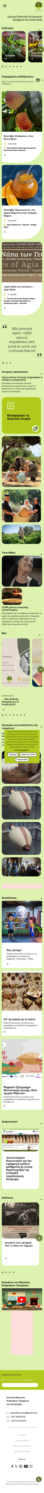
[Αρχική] (38, 6)
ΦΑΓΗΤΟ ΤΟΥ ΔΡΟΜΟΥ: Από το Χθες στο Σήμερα (19, 1244)
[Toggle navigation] (5, 6)
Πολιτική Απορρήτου (21, 750)
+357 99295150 (17, 1417)
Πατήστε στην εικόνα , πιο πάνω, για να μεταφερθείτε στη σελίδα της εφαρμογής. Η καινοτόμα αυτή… (20, 1025)
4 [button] (13, 66)
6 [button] (20, 66)
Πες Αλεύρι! (14, 950)
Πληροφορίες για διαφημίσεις (22, 1446)
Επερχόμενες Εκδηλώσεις (18, 76)
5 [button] (17, 66)
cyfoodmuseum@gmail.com (23, 1413)
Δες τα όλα (39, 635)
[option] (14, 46)
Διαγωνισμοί (9, 1121)
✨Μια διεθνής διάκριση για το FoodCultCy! (10, 702)
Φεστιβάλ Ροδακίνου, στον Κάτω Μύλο (19, 137)
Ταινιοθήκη (8, 552)
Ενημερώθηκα (22, 759)
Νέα (4, 633)
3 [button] (9, 66)
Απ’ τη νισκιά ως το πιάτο (19, 1019)
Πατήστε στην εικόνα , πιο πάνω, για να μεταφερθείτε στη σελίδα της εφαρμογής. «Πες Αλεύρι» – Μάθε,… (21, 956)
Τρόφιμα (10, 55)
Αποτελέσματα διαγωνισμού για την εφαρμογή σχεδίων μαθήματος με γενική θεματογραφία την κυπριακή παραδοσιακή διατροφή (19, 1168)
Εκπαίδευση (9, 897)
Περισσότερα (39, 30)
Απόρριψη (13, 755)
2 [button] (6, 66)
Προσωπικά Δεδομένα (22, 1440)
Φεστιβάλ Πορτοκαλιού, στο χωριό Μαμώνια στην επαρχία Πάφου (20, 213)
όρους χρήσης (27, 1380)
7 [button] (24, 715)
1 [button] (2, 66)
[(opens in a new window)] (12, 1466)
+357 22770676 (18, 1421)
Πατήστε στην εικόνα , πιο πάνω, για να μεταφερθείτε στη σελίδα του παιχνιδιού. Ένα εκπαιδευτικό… (21, 1099)
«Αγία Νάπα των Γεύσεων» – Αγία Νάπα (19, 288)
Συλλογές (7, 28)
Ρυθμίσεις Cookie (28, 755)
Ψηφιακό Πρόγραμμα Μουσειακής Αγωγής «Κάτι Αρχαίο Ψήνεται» (20, 1090)
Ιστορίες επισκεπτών (15, 371)
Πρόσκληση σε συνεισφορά (22, 1451)
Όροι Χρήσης (22, 1435)
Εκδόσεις (7, 1197)
